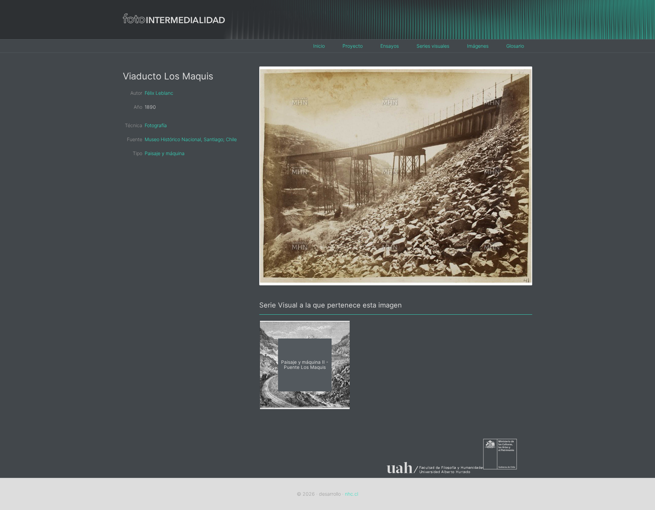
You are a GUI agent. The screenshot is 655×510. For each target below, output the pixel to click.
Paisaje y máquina (165, 153)
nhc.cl (351, 494)
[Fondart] (507, 473)
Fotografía (156, 125)
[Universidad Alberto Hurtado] (432, 473)
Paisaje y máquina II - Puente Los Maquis (304, 365)
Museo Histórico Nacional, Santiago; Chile (191, 139)
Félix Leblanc (159, 93)
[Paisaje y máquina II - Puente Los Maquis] (305, 407)
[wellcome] (174, 33)
